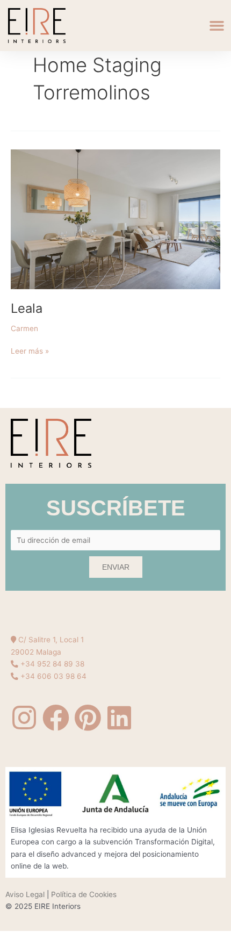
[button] (217, 26)
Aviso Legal (25, 894)
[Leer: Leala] (115, 218)
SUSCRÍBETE (115, 508)
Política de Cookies (84, 894)
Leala (26, 308)
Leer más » (30, 350)
